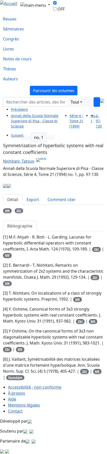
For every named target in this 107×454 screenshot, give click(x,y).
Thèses (9, 69)
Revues (9, 19)
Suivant (17, 135)
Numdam (15, 377)
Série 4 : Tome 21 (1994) (76, 120)
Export (33, 199)
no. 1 (38, 137)
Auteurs (10, 79)
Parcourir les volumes (53, 90)
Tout (75, 102)
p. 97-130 (99, 120)
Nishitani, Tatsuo (18, 161)
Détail (12, 199)
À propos (16, 393)
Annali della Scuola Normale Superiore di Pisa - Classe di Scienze (34, 120)
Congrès (11, 39)
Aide (12, 399)
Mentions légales (24, 405)
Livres (8, 49)
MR (7, 211)
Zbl (18, 211)
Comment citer (62, 199)
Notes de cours (17, 59)
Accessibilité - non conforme (34, 387)
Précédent (19, 109)
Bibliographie (19, 226)
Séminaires (13, 29)
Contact (15, 411)
